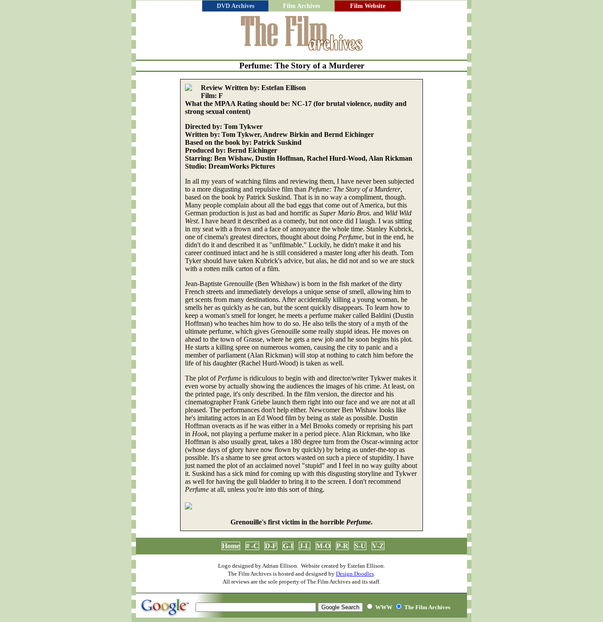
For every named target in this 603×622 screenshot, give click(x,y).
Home (231, 546)
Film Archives (301, 6)
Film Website (367, 6)
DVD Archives (235, 6)
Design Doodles (355, 573)
